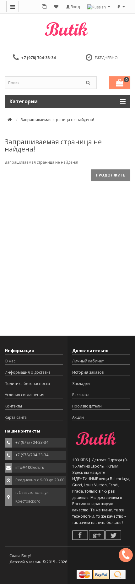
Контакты (13, 406)
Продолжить (111, 175)
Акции (78, 417)
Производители (87, 406)
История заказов (88, 372)
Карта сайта (16, 417)
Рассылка (80, 394)
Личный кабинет (88, 361)
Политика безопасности (27, 383)
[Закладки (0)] (56, 6)
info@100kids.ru (29, 467)
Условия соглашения (24, 394)
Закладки (81, 383)
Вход (75, 6)
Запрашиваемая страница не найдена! (57, 119)
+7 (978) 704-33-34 (38, 57)
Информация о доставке (28, 372)
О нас (10, 361)
